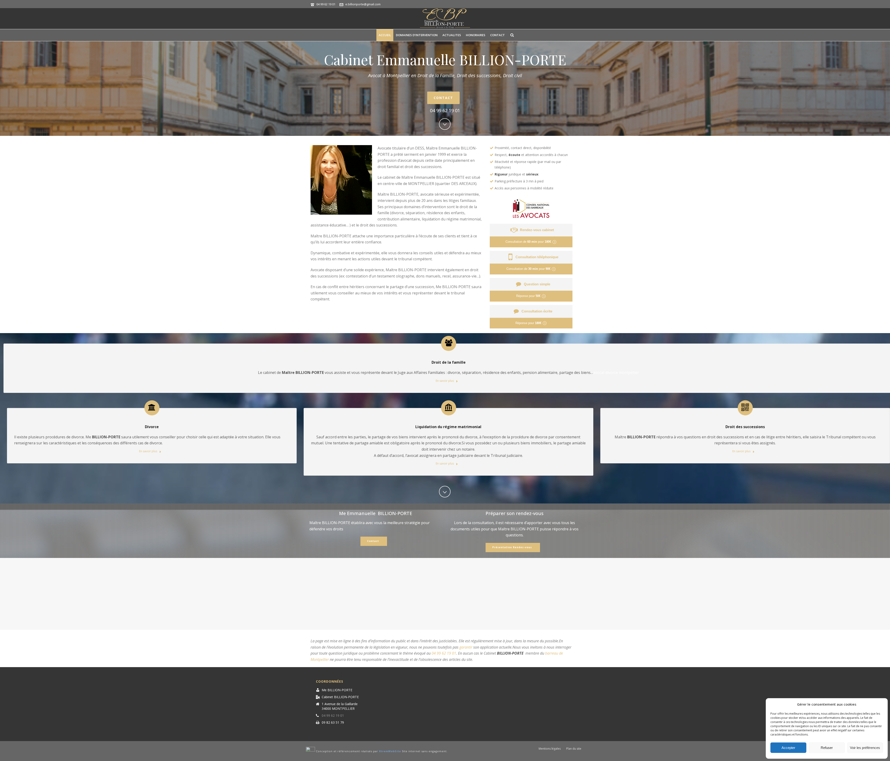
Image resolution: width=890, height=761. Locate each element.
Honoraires (475, 35)
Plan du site (573, 749)
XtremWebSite (390, 751)
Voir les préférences (865, 748)
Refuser (827, 748)
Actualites (451, 35)
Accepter (788, 748)
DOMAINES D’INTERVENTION (417, 35)
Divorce (152, 426)
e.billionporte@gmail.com (363, 4)
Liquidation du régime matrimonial (448, 426)
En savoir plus (445, 381)
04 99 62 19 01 (325, 4)
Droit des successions (745, 426)
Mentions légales (550, 749)
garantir (465, 647)
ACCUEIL (385, 35)
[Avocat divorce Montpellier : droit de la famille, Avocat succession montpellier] (445, 18)
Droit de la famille (449, 362)
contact (497, 35)
